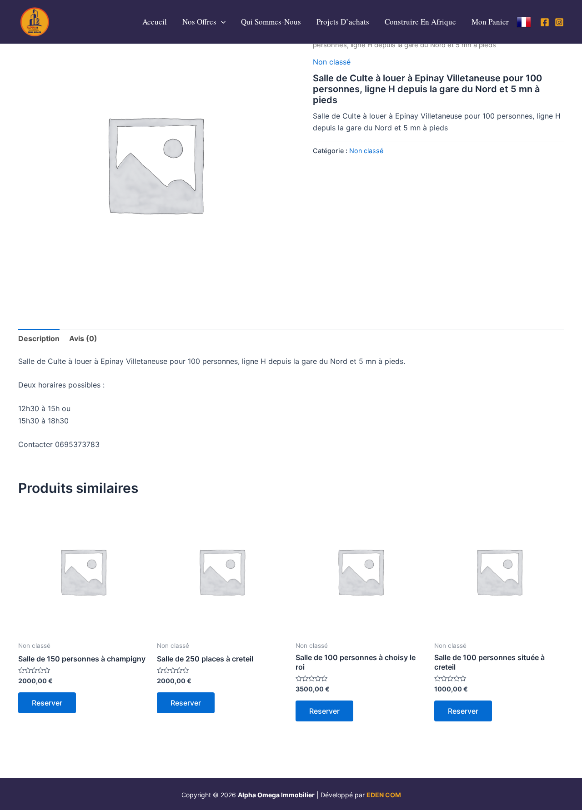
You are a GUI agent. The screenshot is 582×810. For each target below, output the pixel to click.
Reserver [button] (47, 702)
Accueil (154, 21)
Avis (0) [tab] (83, 338)
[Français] (524, 22)
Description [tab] (39, 338)
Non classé (332, 61)
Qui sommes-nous (271, 21)
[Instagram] (559, 22)
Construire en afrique (420, 21)
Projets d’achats (342, 21)
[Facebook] (544, 22)
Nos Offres (199, 21)
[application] (221, 22)
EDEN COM (383, 795)
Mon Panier (490, 21)
